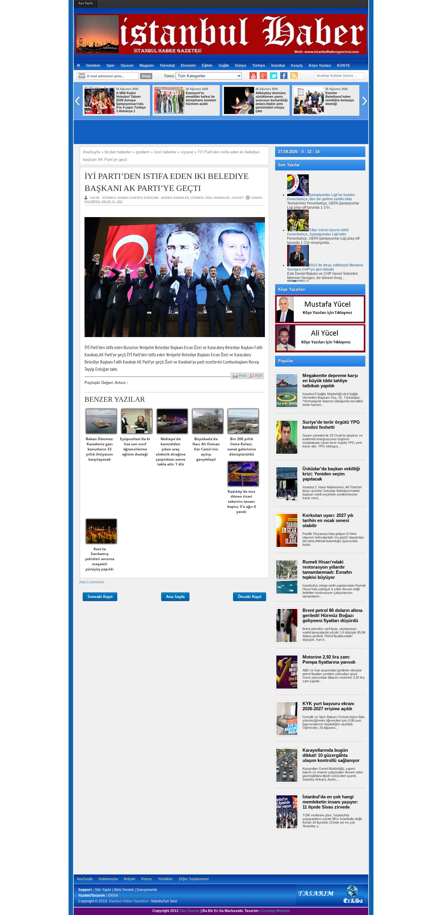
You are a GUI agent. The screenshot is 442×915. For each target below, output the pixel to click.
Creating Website (275, 911)
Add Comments (91, 582)
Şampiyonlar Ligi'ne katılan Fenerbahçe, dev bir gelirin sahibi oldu (321, 197)
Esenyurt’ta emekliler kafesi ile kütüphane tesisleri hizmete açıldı (201, 98)
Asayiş (297, 65)
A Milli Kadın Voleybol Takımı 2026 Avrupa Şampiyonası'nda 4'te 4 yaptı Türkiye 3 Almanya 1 (131, 102)
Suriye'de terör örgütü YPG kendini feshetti (331, 424)
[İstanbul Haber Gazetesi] (221, 52)
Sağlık (224, 65)
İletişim (129, 879)
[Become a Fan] (283, 75)
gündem (197, 197)
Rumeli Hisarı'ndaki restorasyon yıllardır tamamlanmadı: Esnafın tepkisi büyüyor (327, 569)
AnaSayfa (85, 879)
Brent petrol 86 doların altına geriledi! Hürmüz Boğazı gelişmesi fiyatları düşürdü (332, 615)
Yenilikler (165, 879)
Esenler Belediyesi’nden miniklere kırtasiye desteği (339, 98)
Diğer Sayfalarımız (194, 879)
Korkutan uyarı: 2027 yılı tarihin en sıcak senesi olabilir (327, 520)
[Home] (78, 65)
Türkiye (258, 65)
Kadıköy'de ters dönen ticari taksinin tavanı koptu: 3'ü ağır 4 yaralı (241, 501)
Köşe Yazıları (320, 65)
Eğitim (207, 65)
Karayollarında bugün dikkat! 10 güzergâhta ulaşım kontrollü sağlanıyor (331, 755)
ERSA (113, 895)
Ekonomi (188, 65)
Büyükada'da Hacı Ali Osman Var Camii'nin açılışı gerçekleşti (206, 449)
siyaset (238, 197)
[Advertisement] (323, 852)
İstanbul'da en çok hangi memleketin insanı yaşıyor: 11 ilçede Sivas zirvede (330, 801)
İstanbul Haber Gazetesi (128, 901)
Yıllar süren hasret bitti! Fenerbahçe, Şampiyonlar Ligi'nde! (318, 232)
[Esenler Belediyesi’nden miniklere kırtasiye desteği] (309, 113)
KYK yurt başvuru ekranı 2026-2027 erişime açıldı (328, 706)
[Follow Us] (273, 75)
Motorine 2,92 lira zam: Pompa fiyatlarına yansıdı (328, 659)
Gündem (93, 65)
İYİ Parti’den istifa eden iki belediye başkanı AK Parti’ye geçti (166, 181)
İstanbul (278, 65)
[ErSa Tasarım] (330, 904)
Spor (110, 65)
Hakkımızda (108, 879)
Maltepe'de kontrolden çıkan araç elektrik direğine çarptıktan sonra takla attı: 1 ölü (171, 451)
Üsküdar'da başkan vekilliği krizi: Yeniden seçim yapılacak (331, 473)
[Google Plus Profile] (263, 75)
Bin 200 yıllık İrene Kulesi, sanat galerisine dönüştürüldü (241, 446)
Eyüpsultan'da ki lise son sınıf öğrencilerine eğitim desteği (135, 446)
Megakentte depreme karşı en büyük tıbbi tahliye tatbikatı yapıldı (330, 380)
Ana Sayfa (85, 3)
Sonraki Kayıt (99, 596)
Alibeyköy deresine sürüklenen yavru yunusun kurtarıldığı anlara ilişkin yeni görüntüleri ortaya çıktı (272, 102)
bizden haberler (175, 197)
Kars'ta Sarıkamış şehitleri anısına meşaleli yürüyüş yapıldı (99, 559)
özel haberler (217, 197)
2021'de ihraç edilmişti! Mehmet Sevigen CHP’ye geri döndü (325, 267)
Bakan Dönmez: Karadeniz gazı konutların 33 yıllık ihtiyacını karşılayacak (99, 449)
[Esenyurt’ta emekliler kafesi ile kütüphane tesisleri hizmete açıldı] (169, 113)
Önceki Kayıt (249, 596)
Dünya (240, 65)
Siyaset (127, 65)
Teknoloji (167, 65)
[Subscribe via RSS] (294, 75)
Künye (146, 879)
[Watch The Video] (253, 75)
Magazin (147, 65)
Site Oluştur (190, 911)
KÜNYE (343, 65)
